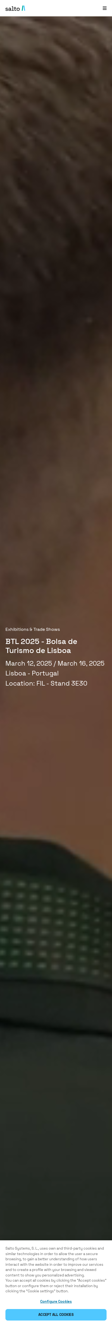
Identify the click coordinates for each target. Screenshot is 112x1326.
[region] (56, 1283)
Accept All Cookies (55, 1314)
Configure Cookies (56, 1301)
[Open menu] (104, 8)
